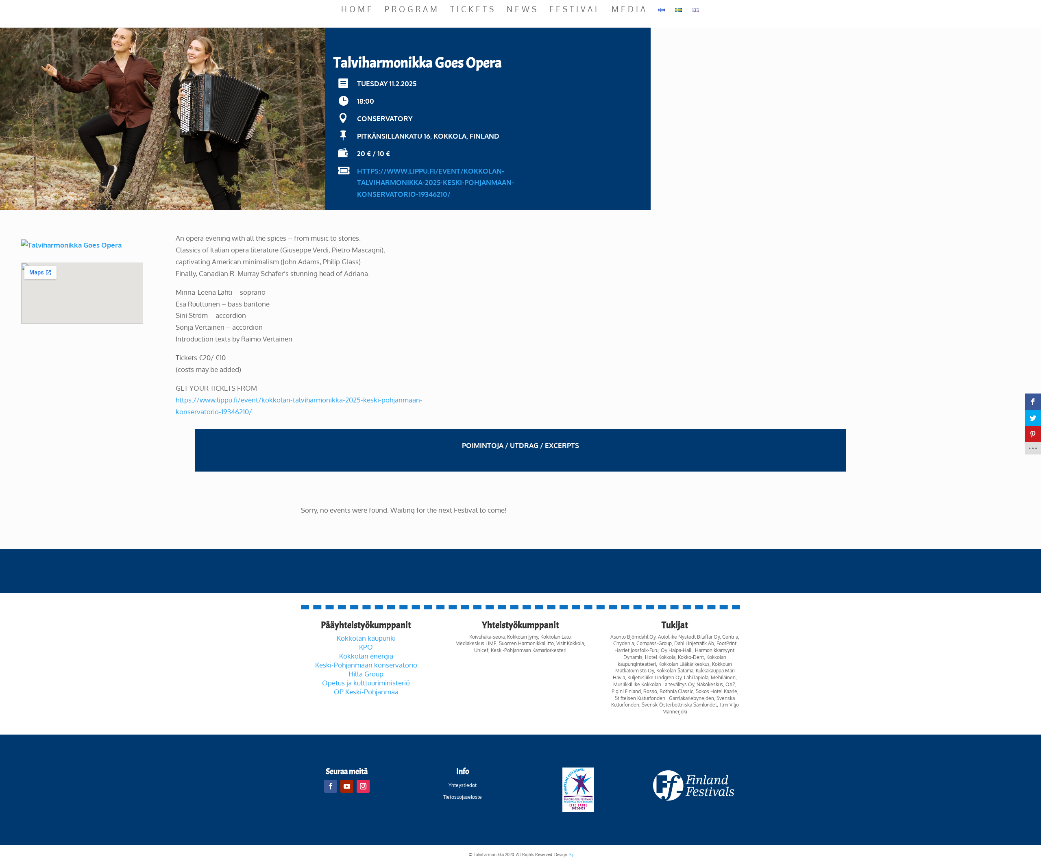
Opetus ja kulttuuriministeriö (366, 682)
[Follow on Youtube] (346, 786)
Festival (575, 10)
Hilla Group (365, 674)
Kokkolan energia (366, 656)
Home (357, 10)
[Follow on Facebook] (330, 786)
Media (630, 10)
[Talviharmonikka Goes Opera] (71, 245)
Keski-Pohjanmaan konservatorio (366, 665)
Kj (571, 854)
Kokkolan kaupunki (366, 638)
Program (412, 10)
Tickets (473, 10)
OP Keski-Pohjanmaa (366, 691)
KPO (366, 647)
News (523, 10)
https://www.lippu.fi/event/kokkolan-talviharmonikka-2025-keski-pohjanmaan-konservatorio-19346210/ (435, 183)
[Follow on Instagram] (363, 786)
